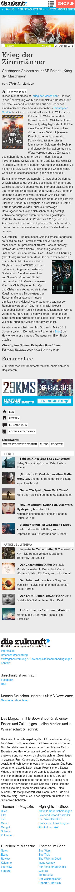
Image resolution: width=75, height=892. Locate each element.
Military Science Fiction (20, 444)
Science (6, 831)
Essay (4, 854)
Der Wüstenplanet (50, 879)
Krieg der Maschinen (45, 96)
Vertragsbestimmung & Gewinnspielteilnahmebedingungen (36, 659)
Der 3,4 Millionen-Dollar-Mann (42, 595)
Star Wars (45, 850)
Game (4, 823)
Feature (6, 871)
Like (11, 412)
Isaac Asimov (47, 862)
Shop (63, 4)
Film (3, 815)
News (4, 850)
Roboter (57, 444)
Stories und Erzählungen (54, 823)
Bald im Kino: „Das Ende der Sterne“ (45, 458)
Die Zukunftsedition (50, 819)
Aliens (44, 444)
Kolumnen (7, 835)
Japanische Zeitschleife (36, 549)
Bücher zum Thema (22, 432)
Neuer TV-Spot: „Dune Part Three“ (44, 490)
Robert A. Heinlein (50, 883)
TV (2, 819)
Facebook (7, 680)
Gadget (5, 827)
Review (5, 858)
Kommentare (18, 425)
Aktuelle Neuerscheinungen (55, 811)
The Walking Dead (50, 858)
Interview (6, 866)
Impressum (8, 651)
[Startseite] (13, 4)
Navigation (52, 4)
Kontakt (5, 663)
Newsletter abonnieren (14, 700)
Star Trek (44, 854)
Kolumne (6, 862)
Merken (14, 418)
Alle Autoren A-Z (49, 827)
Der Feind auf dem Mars (37, 580)
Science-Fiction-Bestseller (54, 815)
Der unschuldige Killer (36, 564)
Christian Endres (21, 83)
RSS (3, 684)
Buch (4, 811)
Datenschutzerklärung (14, 655)
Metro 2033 (46, 875)
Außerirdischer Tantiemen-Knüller (45, 610)
